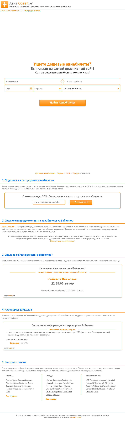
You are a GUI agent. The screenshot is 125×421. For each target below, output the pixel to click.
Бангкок (70, 383)
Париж (55, 383)
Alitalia (94, 389)
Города (76, 173)
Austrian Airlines (92, 386)
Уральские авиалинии (99, 380)
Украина (17, 389)
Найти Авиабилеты (62, 102)
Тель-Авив (62, 383)
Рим (47, 386)
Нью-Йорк (54, 386)
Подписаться (81, 202)
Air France (109, 383)
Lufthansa (101, 389)
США (68, 173)
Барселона (57, 380)
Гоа (63, 380)
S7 (114, 389)
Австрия (9, 383)
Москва (49, 380)
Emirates (109, 389)
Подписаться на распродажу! (62, 241)
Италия (31, 389)
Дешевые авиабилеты (44, 173)
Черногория (26, 386)
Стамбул (49, 389)
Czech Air (89, 392)
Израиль (21, 380)
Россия (9, 380)
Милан (49, 383)
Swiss (96, 392)
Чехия (14, 380)
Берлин (49, 395)
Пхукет (56, 389)
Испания (28, 380)
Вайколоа (14, 343)
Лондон (68, 380)
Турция (25, 389)
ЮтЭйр (102, 386)
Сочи (65, 392)
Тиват (69, 392)
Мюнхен (67, 386)
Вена (48, 392)
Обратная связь (75, 417)
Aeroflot (112, 380)
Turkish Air (100, 383)
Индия (30, 383)
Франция (9, 386)
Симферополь (56, 392)
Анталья (56, 395)
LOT (87, 380)
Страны (60, 173)
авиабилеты (40, 5)
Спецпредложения (31, 10)
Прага (61, 386)
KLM (94, 383)
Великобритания (20, 383)
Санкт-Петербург (66, 389)
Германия (10, 389)
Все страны (11, 396)
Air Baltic (109, 386)
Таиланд (17, 386)
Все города (51, 399)
